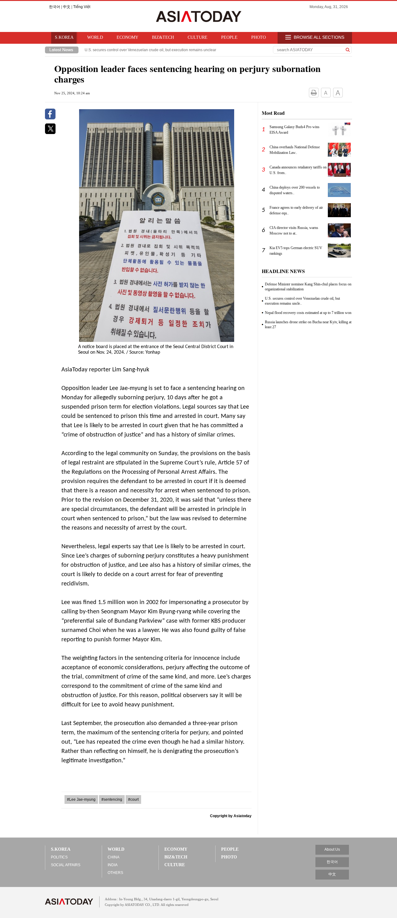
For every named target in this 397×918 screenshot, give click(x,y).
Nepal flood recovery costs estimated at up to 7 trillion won (308, 313)
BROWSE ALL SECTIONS (318, 37)
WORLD (95, 37)
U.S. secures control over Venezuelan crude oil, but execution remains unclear (150, 50)
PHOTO (258, 37)
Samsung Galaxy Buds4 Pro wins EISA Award (294, 130)
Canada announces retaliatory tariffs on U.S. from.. (298, 170)
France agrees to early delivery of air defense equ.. (296, 210)
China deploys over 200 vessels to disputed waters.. (295, 190)
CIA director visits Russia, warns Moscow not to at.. (294, 230)
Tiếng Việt (81, 7)
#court (133, 799)
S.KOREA (64, 37)
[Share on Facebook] (50, 118)
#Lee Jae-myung (81, 799)
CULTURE (197, 37)
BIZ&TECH (163, 37)
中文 (66, 7)
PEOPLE (229, 37)
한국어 (54, 7)
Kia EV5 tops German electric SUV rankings (296, 251)
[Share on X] (50, 133)
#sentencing (111, 799)
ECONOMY (127, 37)
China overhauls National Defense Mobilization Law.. (295, 150)
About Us (332, 849)
